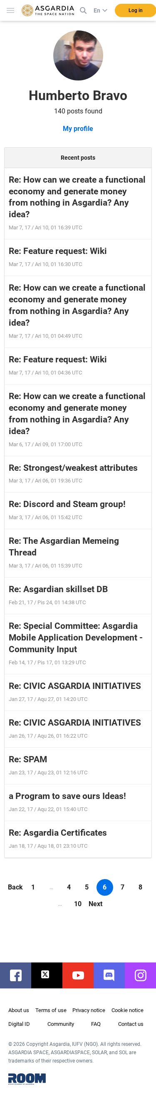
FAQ (96, 1024)
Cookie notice (127, 1010)
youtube (82, 975)
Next (95, 904)
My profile (78, 129)
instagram (144, 975)
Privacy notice (88, 1010)
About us (18, 1010)
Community (60, 1024)
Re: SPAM (28, 759)
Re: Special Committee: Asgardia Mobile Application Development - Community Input (76, 637)
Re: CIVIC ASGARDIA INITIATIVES (75, 686)
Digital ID (19, 1024)
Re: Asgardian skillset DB (58, 589)
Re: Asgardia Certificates (58, 833)
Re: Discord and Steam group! (67, 504)
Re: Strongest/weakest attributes (73, 468)
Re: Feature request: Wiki (58, 251)
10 (78, 904)
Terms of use (51, 1010)
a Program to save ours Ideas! (67, 796)
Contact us (131, 1024)
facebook (19, 975)
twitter (51, 975)
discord (113, 975)
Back (15, 887)
